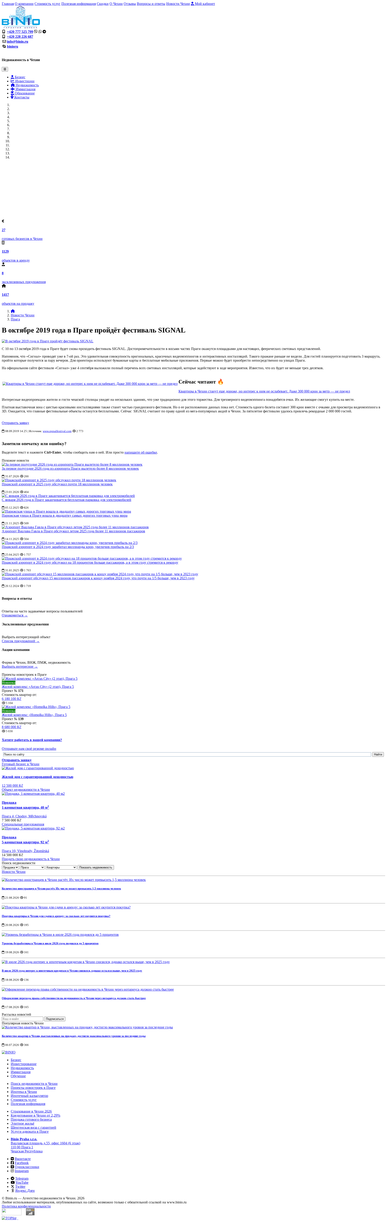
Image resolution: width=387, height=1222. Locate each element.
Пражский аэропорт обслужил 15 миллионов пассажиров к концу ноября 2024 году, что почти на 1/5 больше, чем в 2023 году (98, 578)
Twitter (20, 1186)
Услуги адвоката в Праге (30, 1131)
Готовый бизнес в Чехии (20, 764)
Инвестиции (24, 81)
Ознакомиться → (15, 615)
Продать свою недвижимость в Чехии (31, 859)
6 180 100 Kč (11, 699)
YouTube (21, 1182)
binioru (12, 46)
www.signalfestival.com (57, 431)
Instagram (22, 1171)
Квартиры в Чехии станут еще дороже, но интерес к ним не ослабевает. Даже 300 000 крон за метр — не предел (264, 391)
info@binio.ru (17, 41)
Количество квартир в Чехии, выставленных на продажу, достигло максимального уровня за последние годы (74, 1036)
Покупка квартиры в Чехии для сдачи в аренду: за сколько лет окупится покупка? (56, 916)
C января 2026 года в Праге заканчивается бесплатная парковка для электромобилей (66, 500)
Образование (24, 93)
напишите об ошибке (141, 452)
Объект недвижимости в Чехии (26, 789)
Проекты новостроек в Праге (33, 1088)
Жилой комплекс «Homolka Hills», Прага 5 (34, 715)
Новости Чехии (178, 4)
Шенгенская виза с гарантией (33, 1127)
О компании (24, 4)
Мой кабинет (204, 4)
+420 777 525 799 (20, 32)
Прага (15, 319)
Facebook (22, 1163)
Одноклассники (27, 1167)
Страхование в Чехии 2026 (31, 1111)
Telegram (21, 1178)
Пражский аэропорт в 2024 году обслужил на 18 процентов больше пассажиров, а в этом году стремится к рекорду (90, 562)
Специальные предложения (23, 824)
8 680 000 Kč (11, 727)
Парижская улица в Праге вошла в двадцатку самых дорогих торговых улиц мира (64, 515)
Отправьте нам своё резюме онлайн (29, 749)
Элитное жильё (22, 1123)
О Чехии (116, 4)
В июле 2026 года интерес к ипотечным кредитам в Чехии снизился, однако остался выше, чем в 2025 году (72, 970)
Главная (8, 4)
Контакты (21, 97)
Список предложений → (21, 641)
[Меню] (5, 69)
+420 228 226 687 (20, 36)
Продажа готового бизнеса (31, 1119)
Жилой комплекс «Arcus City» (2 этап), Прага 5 (38, 687)
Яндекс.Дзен (25, 1190)
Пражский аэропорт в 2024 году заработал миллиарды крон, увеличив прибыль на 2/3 (68, 547)
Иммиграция (25, 89)
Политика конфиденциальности (26, 1206)
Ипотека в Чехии (24, 1092)
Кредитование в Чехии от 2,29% (35, 1115)
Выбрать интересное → (20, 666)
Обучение (18, 1076)
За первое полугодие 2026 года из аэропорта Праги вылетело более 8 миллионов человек (70, 468)
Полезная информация (78, 4)
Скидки (103, 4)
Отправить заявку (15, 423)
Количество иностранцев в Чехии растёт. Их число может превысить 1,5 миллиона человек (61, 888)
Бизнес (19, 77)
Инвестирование (24, 1064)
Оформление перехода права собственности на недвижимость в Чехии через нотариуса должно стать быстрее (74, 998)
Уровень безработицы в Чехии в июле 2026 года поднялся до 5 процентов (50, 943)
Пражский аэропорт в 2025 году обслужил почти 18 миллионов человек (57, 484)
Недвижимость (27, 85)
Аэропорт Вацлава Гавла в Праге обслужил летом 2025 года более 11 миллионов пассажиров (73, 531)
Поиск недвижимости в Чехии (34, 1084)
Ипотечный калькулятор (29, 1096)
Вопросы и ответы (151, 4)
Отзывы (130, 4)
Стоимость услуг (47, 4)
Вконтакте (23, 1159)
